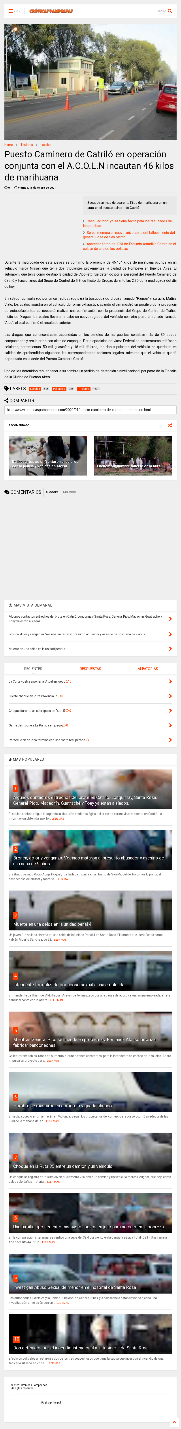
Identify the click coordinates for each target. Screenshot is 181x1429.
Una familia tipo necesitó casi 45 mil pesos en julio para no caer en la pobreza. (89, 1226)
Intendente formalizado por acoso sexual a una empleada (68, 984)
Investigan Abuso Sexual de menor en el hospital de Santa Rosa (74, 1287)
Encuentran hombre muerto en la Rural (129, 466)
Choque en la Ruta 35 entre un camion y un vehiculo (63, 1166)
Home (8, 145)
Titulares (27, 145)
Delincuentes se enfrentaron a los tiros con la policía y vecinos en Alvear (45, 464)
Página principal (51, 1402)
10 (16, 1339)
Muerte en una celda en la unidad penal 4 (52, 924)
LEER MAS (58, 818)
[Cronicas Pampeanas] (51, 12)
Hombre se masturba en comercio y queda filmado (62, 1105)
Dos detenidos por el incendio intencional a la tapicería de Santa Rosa (81, 1348)
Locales (46, 145)
